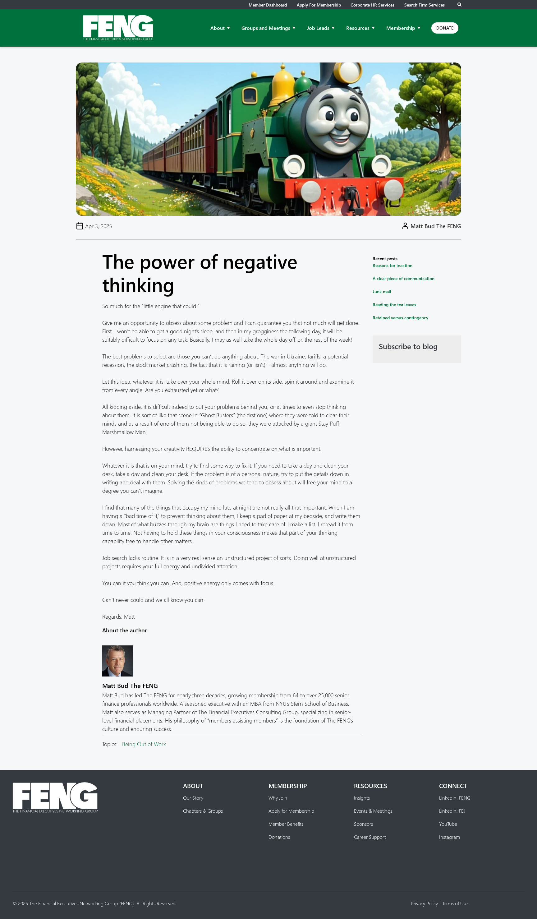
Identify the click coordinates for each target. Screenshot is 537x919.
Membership (400, 28)
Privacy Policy (424, 903)
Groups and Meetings (265, 28)
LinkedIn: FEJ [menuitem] (452, 811)
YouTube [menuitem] (448, 824)
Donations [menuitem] (279, 837)
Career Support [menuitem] (370, 837)
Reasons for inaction (392, 265)
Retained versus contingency (400, 318)
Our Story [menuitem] (193, 798)
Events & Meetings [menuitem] (373, 811)
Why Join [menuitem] (277, 798)
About (217, 28)
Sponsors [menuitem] (363, 824)
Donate (444, 28)
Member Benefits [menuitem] (285, 824)
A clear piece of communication (403, 278)
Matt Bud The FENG (436, 226)
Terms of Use (455, 903)
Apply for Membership (319, 5)
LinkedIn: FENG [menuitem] (454, 798)
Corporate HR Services (372, 5)
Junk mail (382, 291)
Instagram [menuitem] (449, 837)
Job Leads (318, 28)
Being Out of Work (144, 744)
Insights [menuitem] (362, 798)
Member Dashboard (268, 5)
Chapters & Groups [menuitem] (203, 811)
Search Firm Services (424, 5)
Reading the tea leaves (394, 304)
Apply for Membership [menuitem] (291, 811)
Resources (357, 28)
